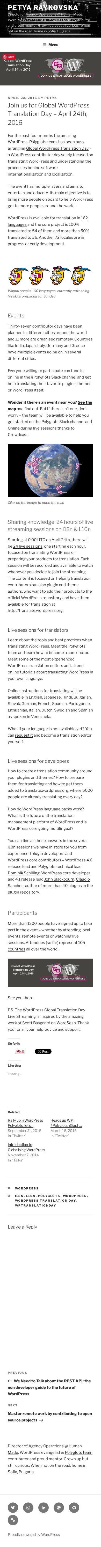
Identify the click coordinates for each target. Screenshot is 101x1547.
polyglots (49, 1196)
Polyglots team (43, 142)
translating (27, 383)
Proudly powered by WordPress (34, 1534)
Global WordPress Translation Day (57, 148)
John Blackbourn (59, 879)
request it (24, 735)
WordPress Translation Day (45, 1200)
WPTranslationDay (35, 1205)
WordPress (27, 1188)
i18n (19, 1196)
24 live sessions (27, 546)
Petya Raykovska (43, 7)
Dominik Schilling (24, 873)
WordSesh (66, 1023)
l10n (31, 1196)
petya (51, 98)
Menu (53, 44)
